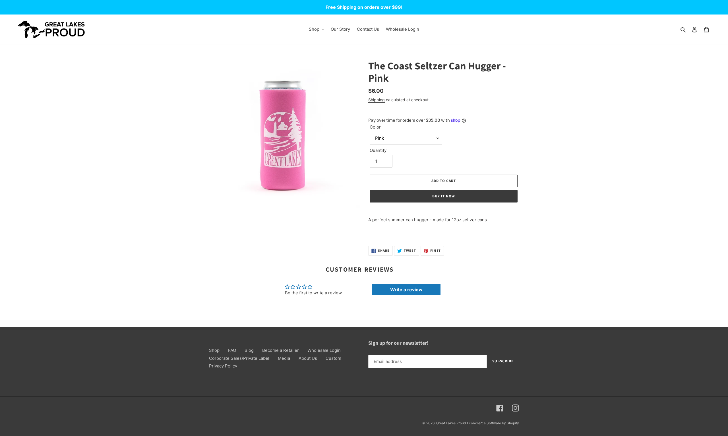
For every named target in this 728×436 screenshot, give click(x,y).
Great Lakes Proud (451, 423)
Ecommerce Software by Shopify (493, 423)
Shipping (376, 99)
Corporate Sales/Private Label (239, 358)
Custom (333, 358)
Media (284, 358)
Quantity (378, 150)
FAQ (232, 350)
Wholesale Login (324, 350)
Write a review (406, 289)
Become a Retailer (280, 350)
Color (375, 127)
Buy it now (443, 196)
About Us (308, 358)
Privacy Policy (223, 366)
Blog (249, 350)
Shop (214, 350)
